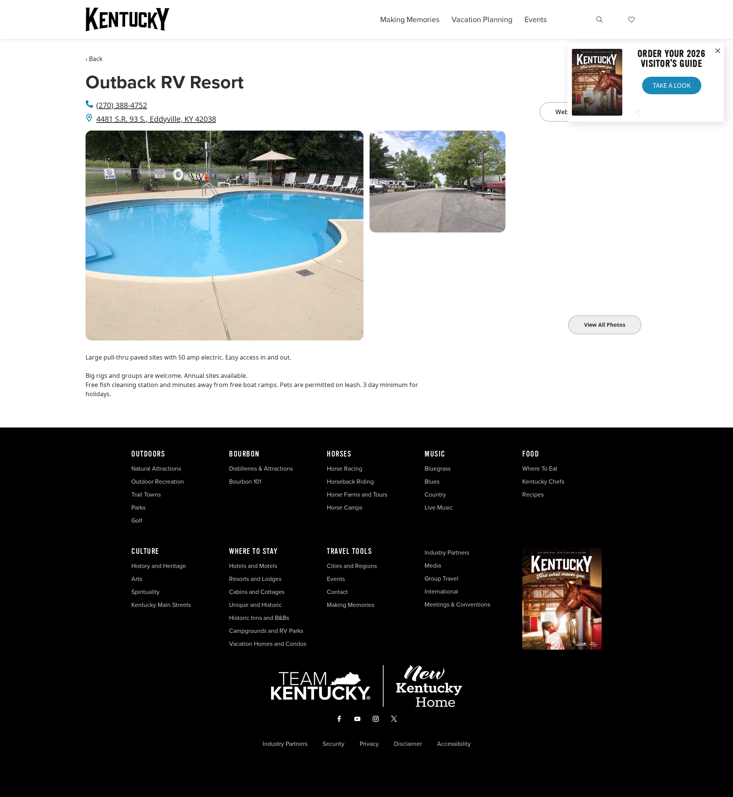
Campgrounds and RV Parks (266, 630)
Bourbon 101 (245, 481)
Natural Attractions (156, 468)
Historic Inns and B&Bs (259, 617)
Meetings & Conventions (457, 604)
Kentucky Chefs (543, 481)
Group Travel (442, 578)
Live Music (439, 507)
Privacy (369, 744)
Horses (339, 454)
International (441, 591)
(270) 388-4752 (121, 105)
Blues (432, 481)
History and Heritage (159, 565)
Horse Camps (344, 507)
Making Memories (409, 19)
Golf (136, 520)
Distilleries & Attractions (261, 468)
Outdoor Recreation (157, 481)
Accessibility (454, 744)
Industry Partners (447, 552)
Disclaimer (408, 744)
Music (435, 454)
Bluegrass (437, 468)
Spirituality (146, 591)
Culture (145, 551)
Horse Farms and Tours (357, 494)
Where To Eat (539, 468)
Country (435, 494)
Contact (337, 591)
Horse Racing (344, 468)
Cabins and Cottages (256, 591)
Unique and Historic (255, 604)
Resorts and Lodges (255, 578)
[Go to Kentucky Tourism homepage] (128, 19)
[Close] (717, 51)
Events (536, 19)
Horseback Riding (350, 481)
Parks (138, 507)
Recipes (533, 494)
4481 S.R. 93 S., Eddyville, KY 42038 (156, 119)
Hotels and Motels (253, 565)
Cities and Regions (352, 565)
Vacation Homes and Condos (267, 643)
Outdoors (148, 454)
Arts (136, 578)
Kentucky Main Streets (161, 604)
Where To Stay (253, 551)
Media (433, 565)
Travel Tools (349, 551)
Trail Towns (146, 494)
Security (333, 744)
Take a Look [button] (672, 85)
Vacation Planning (482, 19)
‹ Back (94, 59)
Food (530, 454)
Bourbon (244, 454)
